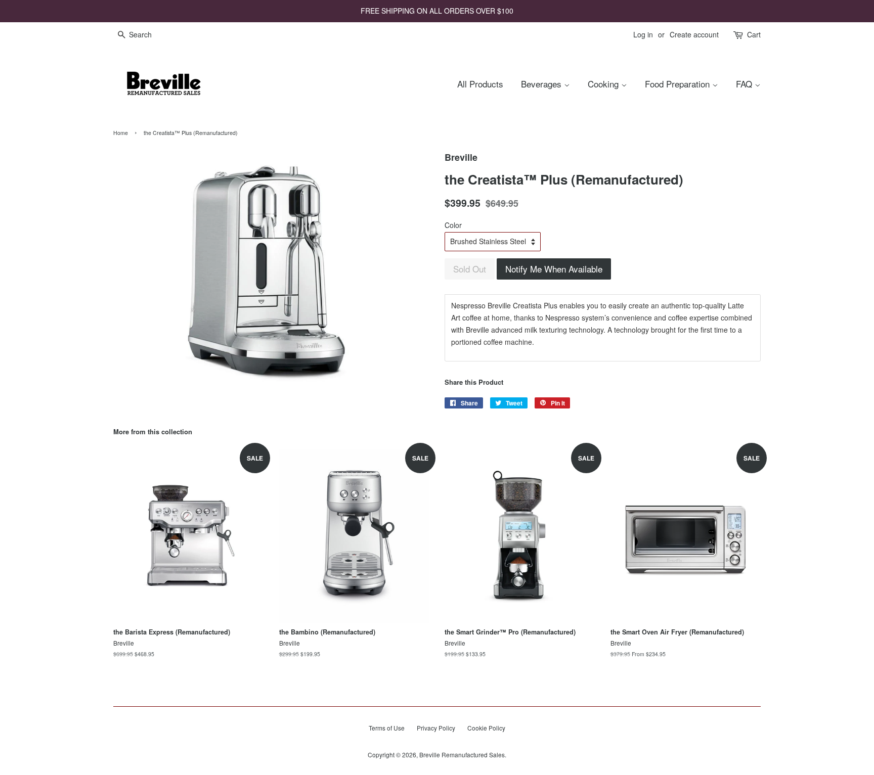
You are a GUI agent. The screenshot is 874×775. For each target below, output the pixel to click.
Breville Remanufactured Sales (462, 754)
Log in (643, 34)
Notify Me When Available (553, 268)
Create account (694, 34)
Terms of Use (387, 727)
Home (120, 132)
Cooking (604, 83)
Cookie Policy (486, 727)
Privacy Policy (436, 727)
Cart (754, 34)
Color (453, 225)
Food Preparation (678, 83)
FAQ (745, 83)
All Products (480, 83)
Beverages (542, 83)
